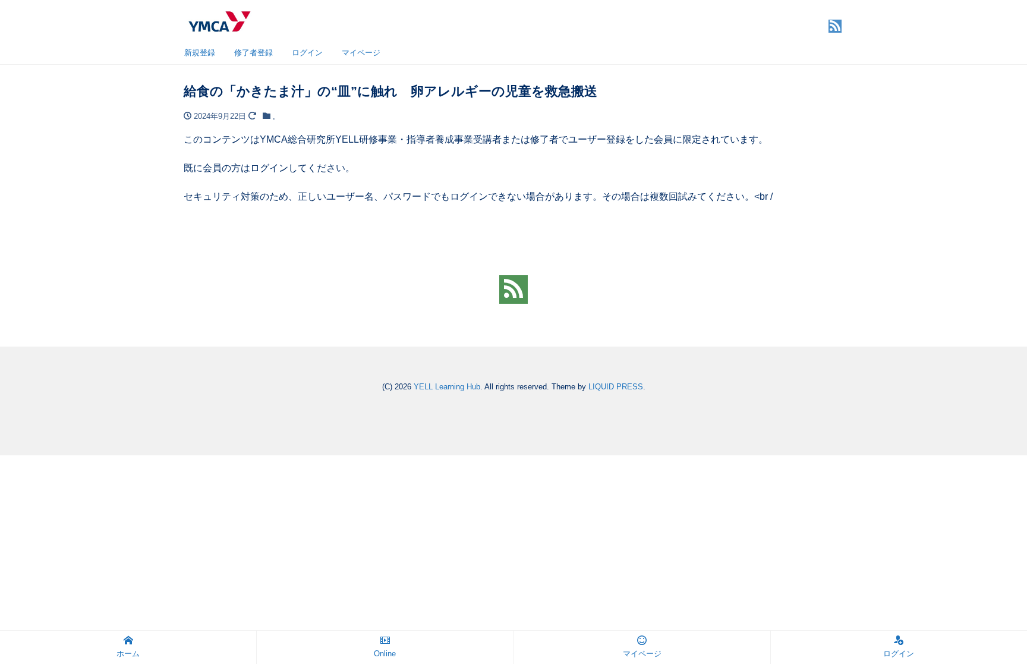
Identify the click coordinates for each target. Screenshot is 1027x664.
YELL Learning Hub (447, 386)
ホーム (128, 653)
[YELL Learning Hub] (219, 20)
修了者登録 (253, 52)
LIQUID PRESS (615, 386)
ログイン (307, 52)
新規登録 (199, 52)
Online (385, 653)
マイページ (361, 52)
